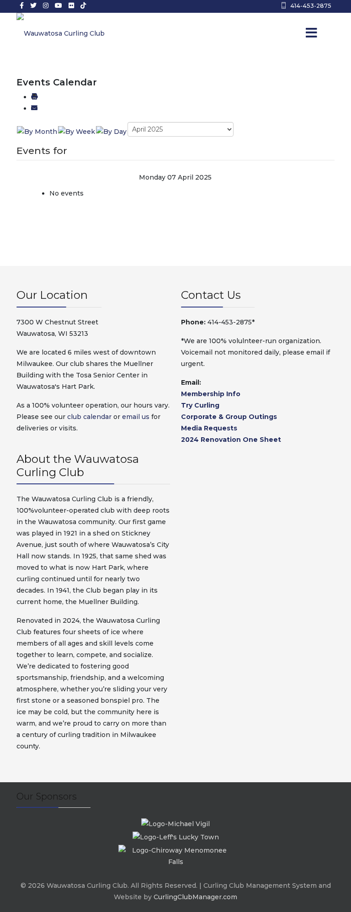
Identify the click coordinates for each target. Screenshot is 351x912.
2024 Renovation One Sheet (231, 439)
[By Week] (76, 131)
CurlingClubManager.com (195, 897)
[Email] (34, 108)
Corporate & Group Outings (229, 417)
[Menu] (299, 33)
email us (135, 417)
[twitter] (33, 5)
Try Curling (200, 405)
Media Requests (209, 428)
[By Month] (37, 131)
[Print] (34, 97)
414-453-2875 (310, 5)
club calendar (89, 417)
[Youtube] (58, 5)
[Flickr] (71, 5)
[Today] (111, 131)
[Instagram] (45, 5)
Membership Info (210, 394)
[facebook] (22, 5)
